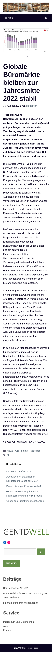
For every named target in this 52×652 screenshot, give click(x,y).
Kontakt (7, 630)
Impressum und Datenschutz (18, 621)
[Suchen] (41, 551)
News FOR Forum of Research (24, 450)
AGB (5, 626)
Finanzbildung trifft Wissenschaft (23, 486)
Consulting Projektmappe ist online (25, 501)
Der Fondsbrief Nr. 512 (18, 471)
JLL (9, 455)
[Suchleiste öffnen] (46, 18)
